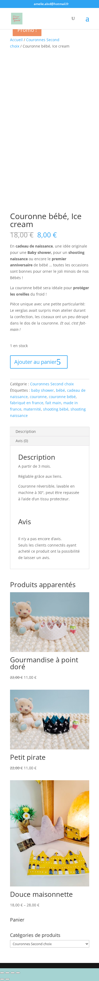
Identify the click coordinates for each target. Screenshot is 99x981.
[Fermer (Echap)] (2, 973)
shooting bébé (55, 409)
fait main (53, 402)
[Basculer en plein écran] (13, 973)
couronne (38, 396)
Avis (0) (22, 440)
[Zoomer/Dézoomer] (18, 973)
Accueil (16, 39)
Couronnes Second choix (52, 383)
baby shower (42, 390)
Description (26, 431)
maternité (32, 409)
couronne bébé (62, 396)
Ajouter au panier (35, 361)
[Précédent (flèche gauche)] (2, 979)
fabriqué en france (26, 402)
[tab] (49, 431)
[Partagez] (7, 973)
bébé (60, 390)
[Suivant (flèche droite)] (7, 979)
